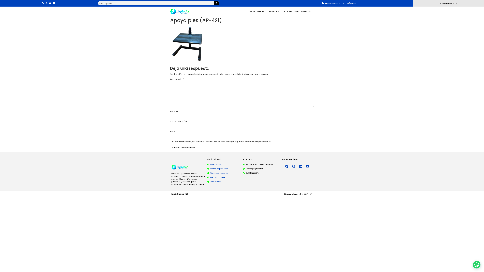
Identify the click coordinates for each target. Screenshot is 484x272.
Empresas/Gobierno (448, 3)
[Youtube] (50, 3)
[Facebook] (42, 3)
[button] (476, 264)
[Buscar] (217, 3)
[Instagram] (46, 3)
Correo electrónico (180, 122)
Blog (296, 11)
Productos (274, 11)
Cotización (287, 11)
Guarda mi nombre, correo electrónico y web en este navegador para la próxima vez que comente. (221, 142)
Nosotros (261, 11)
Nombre (175, 111)
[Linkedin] (54, 3)
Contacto (305, 11)
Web (172, 132)
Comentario (177, 79)
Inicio (252, 11)
